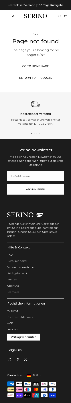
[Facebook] (17, 359)
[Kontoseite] (12, 16)
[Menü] (5, 16)
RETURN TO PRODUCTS (35, 77)
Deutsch (13, 375)
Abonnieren (35, 189)
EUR (35, 375)
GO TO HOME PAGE (35, 66)
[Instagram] (9, 359)
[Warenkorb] (65, 16)
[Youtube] (25, 359)
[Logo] (35, 16)
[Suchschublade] (59, 16)
